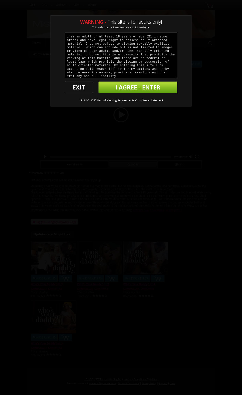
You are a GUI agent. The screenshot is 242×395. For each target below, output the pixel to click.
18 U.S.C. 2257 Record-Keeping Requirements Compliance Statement (121, 100)
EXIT (79, 87)
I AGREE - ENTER (137, 87)
